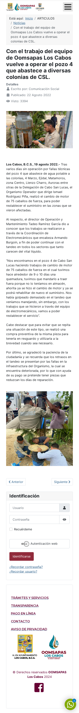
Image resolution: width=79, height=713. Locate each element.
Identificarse (21, 556)
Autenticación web (44, 543)
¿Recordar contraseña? (26, 567)
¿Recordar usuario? (23, 571)
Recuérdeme (23, 529)
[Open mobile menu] (68, 6)
